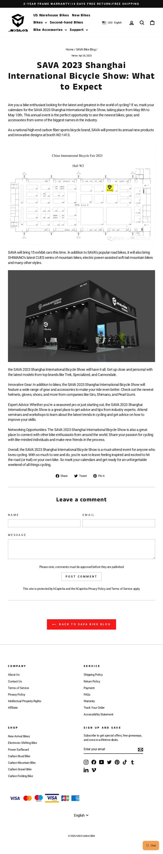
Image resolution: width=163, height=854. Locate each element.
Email (88, 515)
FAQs (87, 694)
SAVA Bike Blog (86, 49)
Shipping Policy (93, 674)
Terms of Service (121, 589)
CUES (40, 257)
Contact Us (15, 681)
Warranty (89, 701)
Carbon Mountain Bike (22, 763)
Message (17, 535)
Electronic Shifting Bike (22, 743)
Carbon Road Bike (19, 756)
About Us (13, 674)
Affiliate (13, 707)
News (75, 55)
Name (13, 515)
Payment (89, 688)
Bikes (38, 22)
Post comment (81, 576)
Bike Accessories (48, 29)
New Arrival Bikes (19, 736)
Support (77, 29)
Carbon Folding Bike (20, 776)
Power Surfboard (18, 749)
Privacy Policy (97, 589)
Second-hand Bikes (66, 22)
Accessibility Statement (98, 714)
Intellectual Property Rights (24, 701)
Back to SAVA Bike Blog (84, 624)
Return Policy (92, 681)
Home (70, 49)
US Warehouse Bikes (51, 15)
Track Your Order (94, 707)
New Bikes (81, 15)
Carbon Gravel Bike (20, 769)
